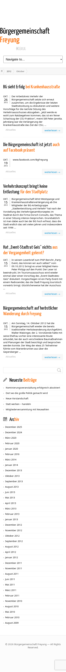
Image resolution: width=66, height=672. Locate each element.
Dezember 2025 (13, 426)
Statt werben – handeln (18, 404)
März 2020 (10, 437)
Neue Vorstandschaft (17, 398)
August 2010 (12, 606)
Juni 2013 (10, 492)
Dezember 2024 (13, 432)
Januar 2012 (11, 557)
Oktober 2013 (12, 475)
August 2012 (12, 546)
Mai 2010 (10, 611)
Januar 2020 (11, 448)
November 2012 (13, 530)
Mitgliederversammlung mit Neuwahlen (27, 409)
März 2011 (10, 590)
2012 (9, 71)
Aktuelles (11, 129)
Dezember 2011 (13, 562)
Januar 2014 (11, 464)
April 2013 (10, 503)
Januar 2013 (11, 519)
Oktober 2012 (12, 535)
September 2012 (14, 541)
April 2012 (10, 551)
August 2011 (12, 573)
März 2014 (10, 459)
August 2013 (12, 486)
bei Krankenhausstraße (31, 87)
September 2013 (14, 481)
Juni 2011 (10, 579)
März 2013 (10, 508)
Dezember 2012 (13, 524)
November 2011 (13, 568)
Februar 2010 (12, 617)
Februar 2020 (12, 443)
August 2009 (12, 622)
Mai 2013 (10, 497)
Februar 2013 (12, 513)
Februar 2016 (12, 454)
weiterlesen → (52, 130)
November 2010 (13, 600)
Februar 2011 (12, 595)
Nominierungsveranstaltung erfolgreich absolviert (33, 387)
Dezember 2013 (13, 470)
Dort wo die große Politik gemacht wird (27, 393)
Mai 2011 (10, 584)
